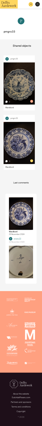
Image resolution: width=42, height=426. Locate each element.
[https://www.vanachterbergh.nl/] (30, 351)
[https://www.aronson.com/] (12, 325)
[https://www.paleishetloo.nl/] (12, 312)
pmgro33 (14, 59)
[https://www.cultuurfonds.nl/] (12, 351)
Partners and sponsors (21, 402)
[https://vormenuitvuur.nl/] (30, 363)
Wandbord (13, 231)
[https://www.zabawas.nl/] (12, 363)
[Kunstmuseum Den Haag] (12, 300)
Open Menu (37, 4)
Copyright (21, 411)
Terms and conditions (21, 406)
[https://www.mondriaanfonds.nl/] (30, 338)
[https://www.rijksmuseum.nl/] (30, 312)
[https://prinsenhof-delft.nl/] (30, 300)
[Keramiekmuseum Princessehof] (30, 325)
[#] (30, 4)
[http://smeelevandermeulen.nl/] (12, 338)
